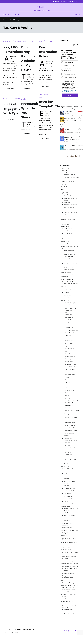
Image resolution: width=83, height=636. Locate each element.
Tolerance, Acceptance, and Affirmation (69, 595)
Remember (66, 501)
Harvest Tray (68, 359)
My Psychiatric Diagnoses (70, 217)
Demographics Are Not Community (70, 566)
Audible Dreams (67, 513)
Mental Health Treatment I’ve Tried (70, 213)
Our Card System (66, 244)
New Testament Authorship (70, 609)
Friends (10, 40)
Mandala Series (68, 372)
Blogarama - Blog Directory (10, 632)
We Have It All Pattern (70, 433)
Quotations (65, 462)
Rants (24, 41)
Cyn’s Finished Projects (69, 302)
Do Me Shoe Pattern (69, 415)
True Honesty (65, 598)
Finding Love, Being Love (68, 573)
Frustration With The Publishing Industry (69, 539)
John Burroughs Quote (70, 364)
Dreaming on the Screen (69, 515)
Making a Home (66, 241)
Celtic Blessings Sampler (71, 440)
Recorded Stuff (67, 295)
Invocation (66, 485)
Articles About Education (70, 250)
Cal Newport (64, 124)
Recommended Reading (68, 583)
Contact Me (64, 184)
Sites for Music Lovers (69, 297)
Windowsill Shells (69, 405)
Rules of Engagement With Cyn (13, 108)
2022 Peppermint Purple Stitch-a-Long (70, 313)
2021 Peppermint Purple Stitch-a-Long (70, 309)
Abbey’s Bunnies (69, 317)
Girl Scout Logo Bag (70, 353)
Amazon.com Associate (69, 471)
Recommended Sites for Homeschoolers (69, 259)
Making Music (67, 292)
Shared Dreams (66, 506)
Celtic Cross (68, 335)
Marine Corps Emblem (70, 374)
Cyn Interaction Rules (48, 51)
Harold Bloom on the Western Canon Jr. (71, 482)
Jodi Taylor (67, 147)
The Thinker (67, 393)
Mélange (67, 377)
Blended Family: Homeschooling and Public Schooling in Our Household (71, 254)
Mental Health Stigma (69, 209)
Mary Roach (67, 141)
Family (5, 40)
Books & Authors (68, 473)
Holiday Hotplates (69, 361)
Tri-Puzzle (67, 457)
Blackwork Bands (69, 327)
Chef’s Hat (67, 338)
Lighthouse (67, 445)
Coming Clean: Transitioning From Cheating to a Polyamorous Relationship (70, 556)
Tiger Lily (67, 395)
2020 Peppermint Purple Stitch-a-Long (70, 304)
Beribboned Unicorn (70, 325)
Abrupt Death (65, 525)
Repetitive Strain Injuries (68, 222)
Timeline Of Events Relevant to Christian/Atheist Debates (71, 613)
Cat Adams (67, 113)
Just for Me (63, 286)
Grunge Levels (65, 236)
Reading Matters (66, 466)
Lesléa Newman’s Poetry (69, 488)
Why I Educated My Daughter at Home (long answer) (71, 268)
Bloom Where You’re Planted (71, 330)
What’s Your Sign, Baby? (71, 459)
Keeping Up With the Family (69, 238)
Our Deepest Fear (68, 496)
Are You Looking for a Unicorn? (70, 552)
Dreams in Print (67, 518)
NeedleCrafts (65, 300)
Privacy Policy (64, 545)
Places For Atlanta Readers (70, 499)
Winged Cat (67, 407)
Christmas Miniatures (70, 340)
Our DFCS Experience (69, 231)
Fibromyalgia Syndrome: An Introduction (70, 199)
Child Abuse (65, 276)
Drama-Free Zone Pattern (71, 417)
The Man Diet (65, 591)
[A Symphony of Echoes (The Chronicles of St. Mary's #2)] (62, 149)
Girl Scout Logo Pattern (70, 420)
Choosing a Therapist (69, 207)
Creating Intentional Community (70, 563)
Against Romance (66, 549)
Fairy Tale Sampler (69, 348)
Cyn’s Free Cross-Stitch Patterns (71, 413)
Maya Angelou (67, 493)
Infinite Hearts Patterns (70, 422)
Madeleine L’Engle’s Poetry (70, 491)
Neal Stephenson (68, 131)
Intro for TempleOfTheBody (54, 103)
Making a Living (67, 172)
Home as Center (65, 224)
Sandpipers (67, 382)
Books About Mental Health (70, 204)
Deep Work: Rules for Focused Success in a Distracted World (73, 120)
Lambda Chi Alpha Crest (71, 367)
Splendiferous (68, 385)
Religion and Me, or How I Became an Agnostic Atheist (70, 606)
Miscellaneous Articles (66, 523)
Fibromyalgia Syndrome (68, 194)
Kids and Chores (68, 228)
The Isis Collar (68, 112)
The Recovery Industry (67, 279)
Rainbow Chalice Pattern (70, 428)
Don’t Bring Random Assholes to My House (28, 58)
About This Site (65, 168)
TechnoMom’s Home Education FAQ (71, 264)
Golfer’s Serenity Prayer (70, 356)
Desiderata (66, 478)
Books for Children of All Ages (71, 476)
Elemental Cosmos (69, 343)
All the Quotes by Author (70, 464)
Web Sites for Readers (69, 504)
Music (63, 288)
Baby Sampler (68, 322)
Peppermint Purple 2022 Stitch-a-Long (70, 453)
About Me (64, 170)
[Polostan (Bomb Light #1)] (62, 132)
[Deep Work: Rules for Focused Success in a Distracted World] (62, 121)
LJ (13, 40)
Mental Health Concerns (68, 202)
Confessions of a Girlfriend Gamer (70, 530)
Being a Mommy (66, 226)
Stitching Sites (67, 435)
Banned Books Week (67, 527)
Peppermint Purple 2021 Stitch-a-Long (70, 448)
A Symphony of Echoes (70, 146)
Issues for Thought (66, 272)
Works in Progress (68, 438)
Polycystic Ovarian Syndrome (69, 219)
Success (67, 387)
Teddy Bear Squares (69, 390)
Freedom (67, 351)
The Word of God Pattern (71, 430)
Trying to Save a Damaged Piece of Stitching (71, 401)
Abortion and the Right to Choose (70, 274)
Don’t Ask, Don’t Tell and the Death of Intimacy (70, 569)
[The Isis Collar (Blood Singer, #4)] (62, 115)
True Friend (67, 398)
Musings (41, 41)
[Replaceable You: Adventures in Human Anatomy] (62, 140)
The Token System (68, 233)
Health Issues (64, 192)
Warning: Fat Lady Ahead (68, 282)
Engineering (68, 346)
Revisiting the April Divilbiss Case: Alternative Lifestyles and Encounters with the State (70, 587)
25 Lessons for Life (68, 468)
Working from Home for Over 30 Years (71, 178)
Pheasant (67, 380)
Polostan (66, 129)
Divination (64, 535)
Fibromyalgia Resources (69, 195)
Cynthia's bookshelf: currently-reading (72, 108)
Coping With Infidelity (67, 561)
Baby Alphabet (68, 320)
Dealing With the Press (67, 533)
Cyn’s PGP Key (64, 187)
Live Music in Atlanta (68, 290)
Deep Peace (67, 442)
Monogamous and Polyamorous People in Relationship (70, 576)
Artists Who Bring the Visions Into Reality (71, 509)
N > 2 (63, 580)
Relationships (6, 41)
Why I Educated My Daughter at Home (70, 247)
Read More (10, 89)
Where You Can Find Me (69, 174)
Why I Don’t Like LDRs (67, 601)
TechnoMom (41, 7)
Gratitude (46, 94)
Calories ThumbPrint (70, 333)
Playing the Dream (68, 520)
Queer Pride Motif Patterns (71, 425)
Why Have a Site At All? (68, 181)
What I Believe (64, 604)
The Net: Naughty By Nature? (69, 542)
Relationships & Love (66, 548)
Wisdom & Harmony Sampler (72, 410)
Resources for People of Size (70, 283)
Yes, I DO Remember (12, 49)
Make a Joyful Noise (69, 369)
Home (32, 40)
